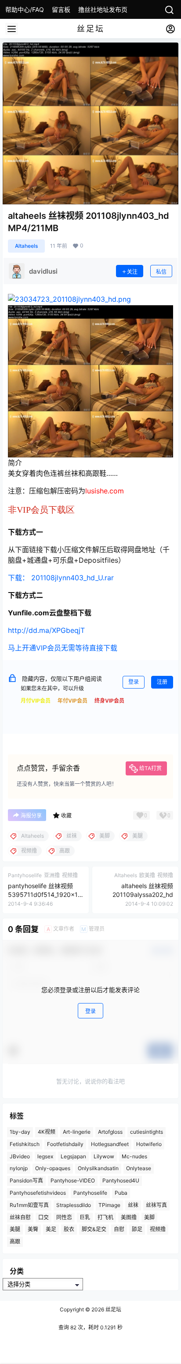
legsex (45, 1156)
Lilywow (104, 1156)
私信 (161, 271)
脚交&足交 (94, 1229)
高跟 (15, 1242)
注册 (162, 681)
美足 (51, 1229)
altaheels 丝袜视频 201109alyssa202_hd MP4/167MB (142, 894)
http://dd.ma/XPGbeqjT (46, 630)
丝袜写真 (156, 1205)
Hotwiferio (149, 1144)
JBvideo (20, 1156)
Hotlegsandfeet (110, 1144)
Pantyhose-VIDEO (73, 1181)
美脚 (149, 1217)
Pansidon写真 (26, 1181)
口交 (43, 1217)
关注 (132, 271)
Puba (121, 1192)
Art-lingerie (76, 1131)
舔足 (137, 1229)
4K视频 (46, 1131)
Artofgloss (110, 1131)
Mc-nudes (134, 1156)
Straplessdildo (73, 1205)
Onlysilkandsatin (98, 1168)
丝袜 (133, 1205)
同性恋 (64, 1217)
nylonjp (19, 1168)
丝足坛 (112, 1309)
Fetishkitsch (25, 1144)
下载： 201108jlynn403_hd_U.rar (61, 577)
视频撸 (158, 1229)
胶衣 (69, 1229)
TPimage (109, 1205)
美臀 (33, 1229)
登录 (133, 681)
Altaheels (26, 246)
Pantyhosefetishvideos (38, 1192)
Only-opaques (52, 1168)
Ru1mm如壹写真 (29, 1205)
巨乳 (85, 1217)
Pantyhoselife (90, 1192)
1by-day (20, 1131)
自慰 (119, 1229)
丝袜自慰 (20, 1217)
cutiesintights (146, 1131)
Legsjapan (73, 1156)
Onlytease (138, 1168)
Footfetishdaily (65, 1144)
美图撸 (129, 1217)
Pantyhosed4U (120, 1181)
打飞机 (105, 1217)
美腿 (15, 1229)
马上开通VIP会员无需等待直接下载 (62, 647)
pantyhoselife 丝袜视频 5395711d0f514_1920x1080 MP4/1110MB (45, 894)
